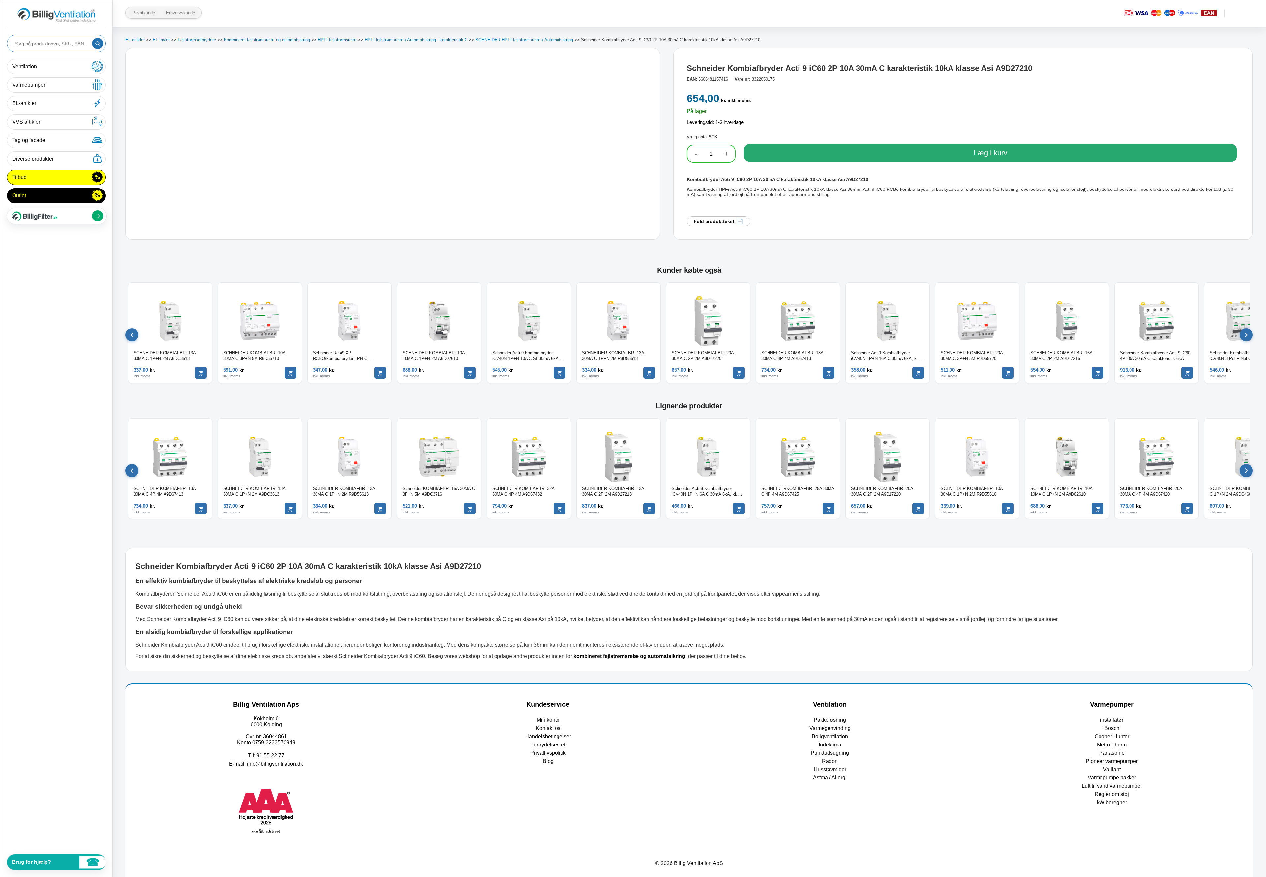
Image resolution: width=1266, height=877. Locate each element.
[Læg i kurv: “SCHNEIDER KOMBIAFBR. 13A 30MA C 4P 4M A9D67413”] (828, 373)
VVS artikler (26, 122)
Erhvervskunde (180, 12)
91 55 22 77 (270, 755)
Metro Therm (1112, 744)
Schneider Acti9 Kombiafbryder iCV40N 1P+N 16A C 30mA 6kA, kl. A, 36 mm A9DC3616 (887, 356)
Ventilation (24, 66)
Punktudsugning (830, 753)
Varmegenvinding (830, 728)
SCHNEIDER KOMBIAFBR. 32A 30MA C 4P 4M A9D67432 (523, 491)
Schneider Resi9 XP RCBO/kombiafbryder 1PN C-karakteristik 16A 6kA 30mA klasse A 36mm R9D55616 (348, 356)
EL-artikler (24, 103)
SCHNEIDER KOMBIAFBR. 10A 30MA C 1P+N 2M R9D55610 (972, 491)
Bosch (1111, 728)
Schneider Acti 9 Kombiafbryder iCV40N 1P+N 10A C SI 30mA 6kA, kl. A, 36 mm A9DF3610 (526, 356)
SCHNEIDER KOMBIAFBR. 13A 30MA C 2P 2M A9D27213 (613, 491)
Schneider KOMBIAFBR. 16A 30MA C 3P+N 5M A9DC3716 (439, 491)
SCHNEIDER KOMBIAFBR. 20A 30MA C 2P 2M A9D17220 (703, 355)
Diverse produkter (33, 158)
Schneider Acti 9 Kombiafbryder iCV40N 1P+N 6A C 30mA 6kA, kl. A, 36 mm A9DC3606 (707, 491)
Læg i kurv (990, 153)
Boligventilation (830, 736)
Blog (548, 761)
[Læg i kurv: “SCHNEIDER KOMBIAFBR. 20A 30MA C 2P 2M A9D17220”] (739, 373)
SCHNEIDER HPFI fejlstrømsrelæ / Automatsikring (524, 39)
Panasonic (1111, 753)
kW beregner (1112, 802)
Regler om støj (1112, 794)
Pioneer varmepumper (1112, 761)
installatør (1111, 720)
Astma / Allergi (830, 777)
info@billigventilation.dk (275, 764)
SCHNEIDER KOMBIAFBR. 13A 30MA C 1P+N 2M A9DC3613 (165, 355)
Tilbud (19, 177)
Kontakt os (548, 728)
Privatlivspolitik (548, 753)
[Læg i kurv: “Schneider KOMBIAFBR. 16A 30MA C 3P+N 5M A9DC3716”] (470, 508)
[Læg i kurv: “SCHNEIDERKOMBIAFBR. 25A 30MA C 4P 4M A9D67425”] (828, 508)
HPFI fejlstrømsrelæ (337, 39)
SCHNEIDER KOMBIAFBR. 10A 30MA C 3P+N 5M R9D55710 (254, 355)
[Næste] (1246, 334)
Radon (830, 761)
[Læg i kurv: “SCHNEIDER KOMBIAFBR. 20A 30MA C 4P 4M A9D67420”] (1187, 508)
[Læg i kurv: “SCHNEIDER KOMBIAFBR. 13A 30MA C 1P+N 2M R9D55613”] (649, 373)
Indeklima (830, 744)
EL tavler (161, 39)
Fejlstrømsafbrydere (197, 39)
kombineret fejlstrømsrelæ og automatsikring (629, 656)
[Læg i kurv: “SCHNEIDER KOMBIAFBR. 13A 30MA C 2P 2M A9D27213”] (649, 508)
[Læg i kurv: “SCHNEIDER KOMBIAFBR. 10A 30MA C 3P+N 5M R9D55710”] (290, 373)
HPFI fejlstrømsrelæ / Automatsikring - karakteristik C (416, 39)
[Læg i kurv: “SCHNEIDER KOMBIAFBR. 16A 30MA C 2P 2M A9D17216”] (1097, 373)
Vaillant (1112, 769)
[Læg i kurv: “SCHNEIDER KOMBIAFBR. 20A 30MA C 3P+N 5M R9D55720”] (1008, 373)
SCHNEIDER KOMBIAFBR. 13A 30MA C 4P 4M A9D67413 (792, 355)
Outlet (19, 195)
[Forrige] (131, 334)
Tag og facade (28, 140)
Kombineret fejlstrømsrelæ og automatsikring (267, 39)
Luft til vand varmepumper (1112, 786)
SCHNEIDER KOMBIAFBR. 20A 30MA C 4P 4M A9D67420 (1151, 491)
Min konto (548, 720)
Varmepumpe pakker (1112, 777)
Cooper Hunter (1112, 736)
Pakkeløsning (830, 720)
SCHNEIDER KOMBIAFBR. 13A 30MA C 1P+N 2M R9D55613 (613, 355)
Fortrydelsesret (547, 744)
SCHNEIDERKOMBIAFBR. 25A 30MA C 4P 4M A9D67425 (797, 491)
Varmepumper (28, 85)
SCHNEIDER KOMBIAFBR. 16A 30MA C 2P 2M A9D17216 (1061, 355)
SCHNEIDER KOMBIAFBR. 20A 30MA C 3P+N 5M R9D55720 (972, 355)
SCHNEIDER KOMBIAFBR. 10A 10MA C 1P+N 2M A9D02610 (434, 355)
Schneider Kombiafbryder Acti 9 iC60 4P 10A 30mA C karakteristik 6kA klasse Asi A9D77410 (1155, 356)
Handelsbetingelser (548, 736)
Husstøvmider (830, 769)
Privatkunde (143, 12)
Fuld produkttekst (714, 221)
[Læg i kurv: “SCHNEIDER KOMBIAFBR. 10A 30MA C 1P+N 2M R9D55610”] (1008, 508)
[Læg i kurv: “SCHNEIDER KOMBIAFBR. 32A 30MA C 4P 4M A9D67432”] (559, 508)
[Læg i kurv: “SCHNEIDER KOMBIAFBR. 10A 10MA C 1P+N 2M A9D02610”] (470, 373)
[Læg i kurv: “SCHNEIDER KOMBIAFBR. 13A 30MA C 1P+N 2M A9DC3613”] (201, 373)
